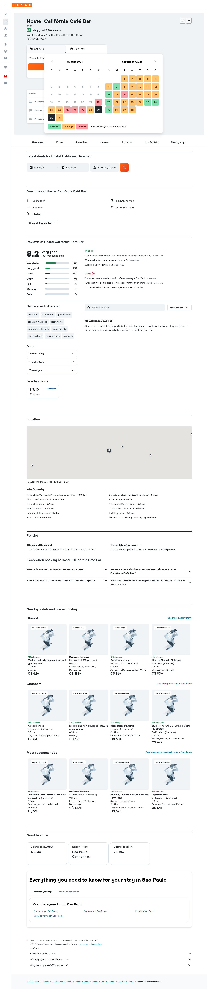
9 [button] (51, 94)
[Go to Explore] (5, 44)
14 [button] (90, 94)
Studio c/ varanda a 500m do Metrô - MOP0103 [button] (171, 727)
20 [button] (82, 102)
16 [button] (51, 102)
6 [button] (82, 86)
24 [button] (59, 110)
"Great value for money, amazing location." (112, 260)
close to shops (35, 336)
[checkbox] (43, 391)
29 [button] (98, 110)
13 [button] (83, 94)
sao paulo (68, 336)
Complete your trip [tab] (42, 891)
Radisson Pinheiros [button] (79, 656)
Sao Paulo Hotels (126, 981)
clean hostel (57, 321)
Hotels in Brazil (82, 981)
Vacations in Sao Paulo (95, 911)
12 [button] (75, 94)
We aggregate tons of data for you (49, 959)
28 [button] (90, 110)
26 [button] (74, 110)
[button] (5, 5)
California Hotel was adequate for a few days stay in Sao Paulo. (120, 278)
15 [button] (98, 94)
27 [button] (82, 110)
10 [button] (59, 94)
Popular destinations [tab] (68, 891)
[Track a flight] (5, 51)
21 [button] (90, 102)
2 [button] (51, 86)
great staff (33, 314)
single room (48, 314)
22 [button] (98, 102)
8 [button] (98, 86)
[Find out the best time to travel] (5, 58)
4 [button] (67, 86)
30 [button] (51, 117)
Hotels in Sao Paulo (144, 911)
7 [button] (90, 86)
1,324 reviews (53, 30)
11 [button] (67, 94)
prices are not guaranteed (91, 944)
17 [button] (59, 102)
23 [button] (51, 110)
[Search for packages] (5, 35)
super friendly (59, 328)
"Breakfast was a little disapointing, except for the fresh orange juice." (124, 282)
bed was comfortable (38, 328)
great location (64, 314)
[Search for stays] (5, 21)
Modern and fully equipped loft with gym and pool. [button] (47, 662)
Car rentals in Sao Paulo (45, 911)
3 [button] (59, 86)
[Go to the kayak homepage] (22, 5)
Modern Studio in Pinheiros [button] (166, 660)
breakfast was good (37, 321)
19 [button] (75, 102)
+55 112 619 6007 (36, 38)
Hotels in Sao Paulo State (104, 981)
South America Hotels (62, 981)
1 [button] (98, 78)
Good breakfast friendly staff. (105, 264)
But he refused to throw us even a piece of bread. (114, 287)
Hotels (46, 981)
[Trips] (5, 67)
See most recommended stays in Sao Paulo (169, 752)
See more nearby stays (180, 617)
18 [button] (67, 102)
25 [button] (67, 110)
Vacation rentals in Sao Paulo (48, 915)
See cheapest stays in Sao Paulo (174, 683)
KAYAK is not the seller (42, 953)
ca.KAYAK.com (33, 981)
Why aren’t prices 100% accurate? (49, 965)
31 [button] (59, 117)
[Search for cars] (5, 28)
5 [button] (75, 86)
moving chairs (53, 336)
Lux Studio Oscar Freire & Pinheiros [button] (47, 794)
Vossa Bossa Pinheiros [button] (122, 725)
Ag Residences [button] (36, 725)
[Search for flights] (5, 15)
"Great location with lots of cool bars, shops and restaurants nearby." (124, 255)
